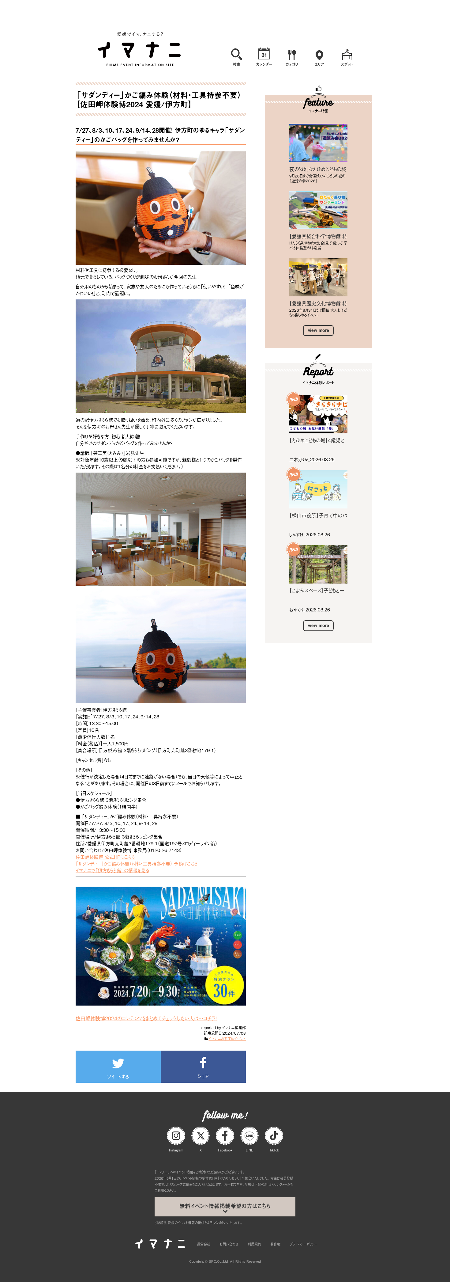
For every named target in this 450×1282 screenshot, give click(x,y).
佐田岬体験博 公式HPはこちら (105, 856)
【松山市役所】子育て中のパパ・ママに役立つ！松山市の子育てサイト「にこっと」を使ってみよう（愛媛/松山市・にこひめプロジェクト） (318, 515)
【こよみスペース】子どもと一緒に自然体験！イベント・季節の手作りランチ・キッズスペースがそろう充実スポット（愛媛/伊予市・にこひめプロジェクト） (318, 590)
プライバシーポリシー (303, 1244)
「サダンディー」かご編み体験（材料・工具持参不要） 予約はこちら (137, 863)
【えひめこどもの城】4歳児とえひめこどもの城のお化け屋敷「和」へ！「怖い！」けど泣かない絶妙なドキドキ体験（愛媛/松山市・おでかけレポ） (317, 440)
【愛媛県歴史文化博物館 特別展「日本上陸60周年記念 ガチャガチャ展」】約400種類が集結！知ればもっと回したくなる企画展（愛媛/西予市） (318, 303)
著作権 (275, 1244)
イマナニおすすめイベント (227, 1038)
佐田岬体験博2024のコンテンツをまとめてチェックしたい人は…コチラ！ (146, 1018)
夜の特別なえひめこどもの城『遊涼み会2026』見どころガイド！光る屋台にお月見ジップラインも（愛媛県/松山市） (318, 169)
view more (318, 330)
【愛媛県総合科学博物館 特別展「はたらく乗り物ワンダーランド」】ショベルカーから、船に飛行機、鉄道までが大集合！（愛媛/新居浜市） (318, 236)
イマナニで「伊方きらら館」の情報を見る (112, 870)
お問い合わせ (228, 1244)
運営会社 (203, 1244)
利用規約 (254, 1244)
